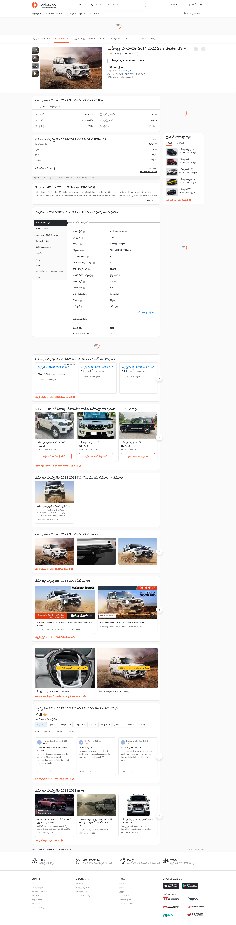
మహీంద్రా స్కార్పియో (186, 149)
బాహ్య (38, 259)
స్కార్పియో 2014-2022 (41, 38)
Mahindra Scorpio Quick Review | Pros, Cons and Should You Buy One (64, 624)
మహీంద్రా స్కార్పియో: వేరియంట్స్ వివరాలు (54, 506)
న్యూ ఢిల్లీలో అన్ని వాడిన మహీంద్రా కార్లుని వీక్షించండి (58, 466)
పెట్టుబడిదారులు (37, 904)
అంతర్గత (39, 253)
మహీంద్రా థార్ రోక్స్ (186, 169)
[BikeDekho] (171, 898)
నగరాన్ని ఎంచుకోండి (193, 13)
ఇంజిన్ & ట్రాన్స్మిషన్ (43, 223)
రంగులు (102, 38)
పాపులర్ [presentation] (169, 143)
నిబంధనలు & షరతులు (39, 892)
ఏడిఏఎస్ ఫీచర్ (41, 277)
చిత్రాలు (92, 38)
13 (41, 771)
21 (83, 771)
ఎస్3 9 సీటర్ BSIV (61, 38)
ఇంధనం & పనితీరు (42, 229)
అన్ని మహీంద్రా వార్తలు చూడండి (48, 840)
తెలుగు (173, 4)
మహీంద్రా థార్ (184, 159)
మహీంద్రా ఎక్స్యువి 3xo (187, 179)
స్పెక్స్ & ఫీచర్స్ (79, 38)
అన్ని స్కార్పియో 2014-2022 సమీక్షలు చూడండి (53, 779)
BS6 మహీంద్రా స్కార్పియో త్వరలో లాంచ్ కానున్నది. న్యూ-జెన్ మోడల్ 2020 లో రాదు (95, 822)
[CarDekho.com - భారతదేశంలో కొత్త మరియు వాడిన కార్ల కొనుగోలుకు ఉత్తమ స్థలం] (44, 5)
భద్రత (38, 265)
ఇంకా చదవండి (151, 200)
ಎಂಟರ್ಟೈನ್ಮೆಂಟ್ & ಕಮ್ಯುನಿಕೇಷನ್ (49, 271)
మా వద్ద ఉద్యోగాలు (38, 888)
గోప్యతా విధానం (37, 896)
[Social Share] (203, 49)
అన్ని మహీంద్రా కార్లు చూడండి (177, 200)
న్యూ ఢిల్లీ (126, 71)
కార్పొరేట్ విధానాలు (38, 900)
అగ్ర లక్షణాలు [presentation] (55, 106)
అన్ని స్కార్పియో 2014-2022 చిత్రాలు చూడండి (52, 569)
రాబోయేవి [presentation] (181, 143)
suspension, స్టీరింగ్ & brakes (47, 235)
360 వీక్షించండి (115, 38)
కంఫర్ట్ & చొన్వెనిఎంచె (43, 247)
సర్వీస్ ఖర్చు (141, 38)
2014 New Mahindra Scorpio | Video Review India (122, 622)
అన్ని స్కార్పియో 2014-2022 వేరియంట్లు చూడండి (53, 397)
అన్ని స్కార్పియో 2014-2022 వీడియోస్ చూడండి (53, 637)
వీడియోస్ (128, 38)
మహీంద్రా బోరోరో (185, 189)
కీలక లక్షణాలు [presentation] (40, 106)
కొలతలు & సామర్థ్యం (43, 241)
